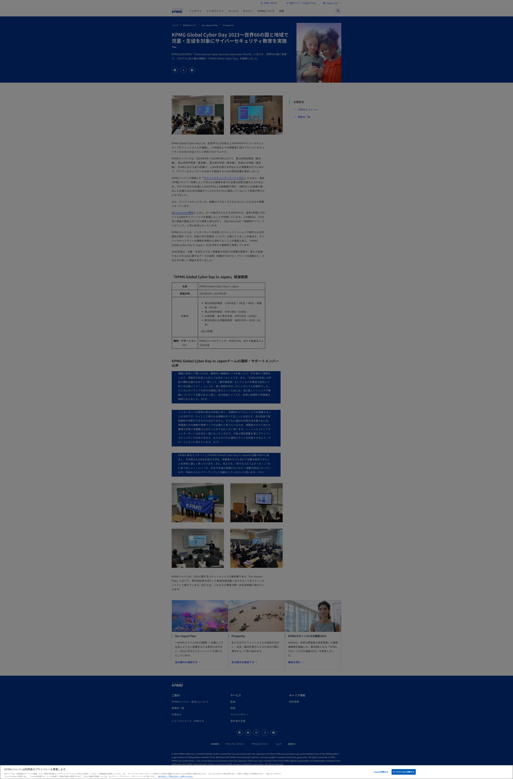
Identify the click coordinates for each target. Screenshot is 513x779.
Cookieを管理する (381, 772)
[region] (256, 772)
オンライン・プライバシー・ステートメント (175, 776)
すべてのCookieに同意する (403, 772)
